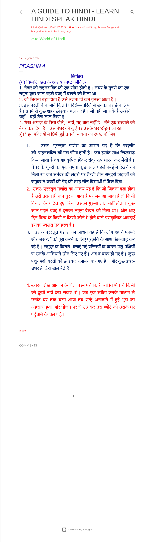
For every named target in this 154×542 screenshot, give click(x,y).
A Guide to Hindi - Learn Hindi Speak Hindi (75, 15)
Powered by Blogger (80, 529)
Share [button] (22, 330)
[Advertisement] (77, 479)
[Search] (132, 11)
